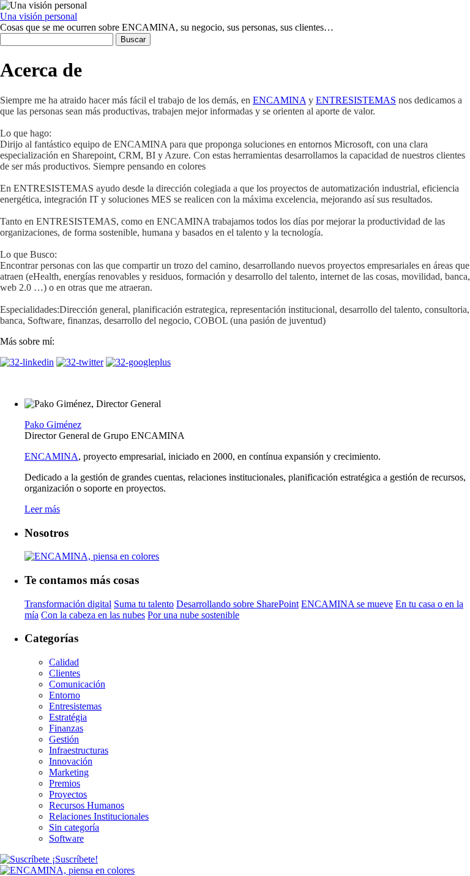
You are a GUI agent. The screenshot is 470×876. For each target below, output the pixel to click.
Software (66, 838)
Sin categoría (74, 827)
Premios (64, 783)
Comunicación (77, 684)
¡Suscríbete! (74, 859)
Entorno (64, 695)
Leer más (42, 509)
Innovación (70, 761)
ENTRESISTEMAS (356, 100)
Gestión (64, 739)
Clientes (64, 673)
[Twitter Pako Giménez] (79, 362)
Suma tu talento (144, 604)
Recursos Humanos (86, 805)
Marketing (69, 772)
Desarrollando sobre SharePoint (237, 604)
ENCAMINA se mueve (347, 604)
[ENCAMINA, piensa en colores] (67, 870)
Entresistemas (75, 706)
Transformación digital (67, 604)
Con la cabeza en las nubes (93, 615)
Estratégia (68, 717)
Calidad (64, 662)
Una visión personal (38, 16)
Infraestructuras (78, 750)
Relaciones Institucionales (99, 816)
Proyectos (68, 794)
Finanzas (66, 728)
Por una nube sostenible (193, 615)
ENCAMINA (279, 100)
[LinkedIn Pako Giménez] (27, 362)
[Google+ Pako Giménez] (138, 362)
